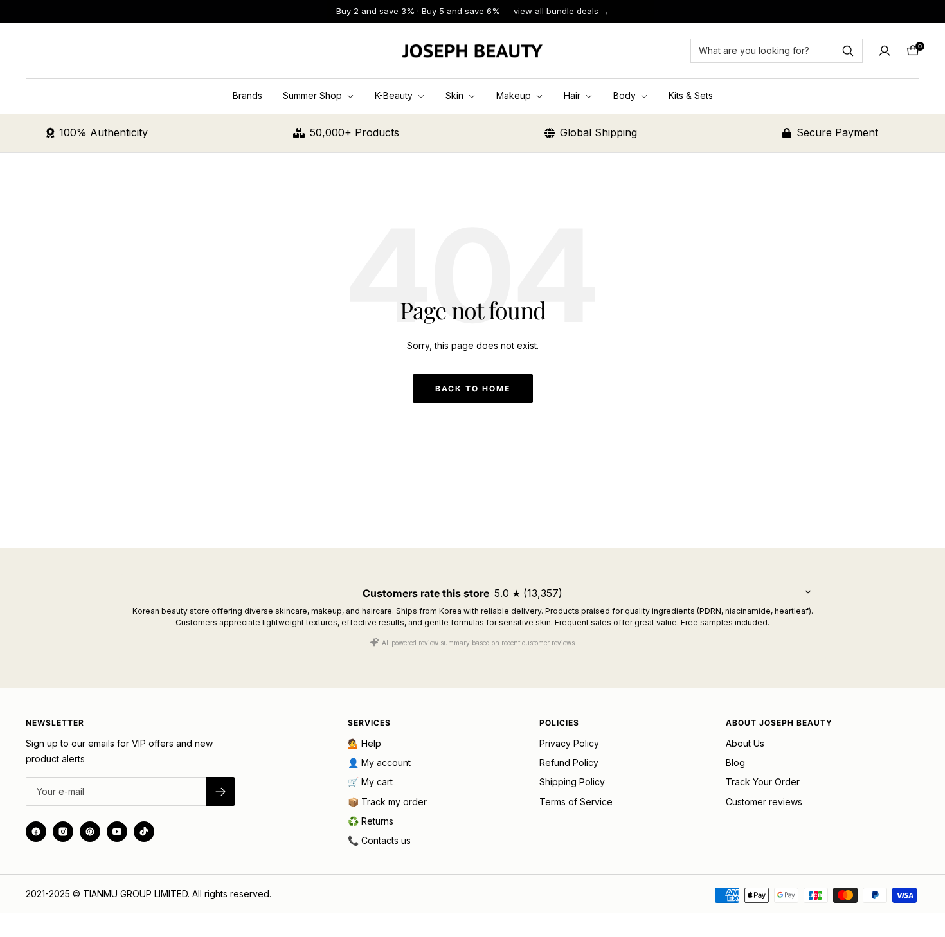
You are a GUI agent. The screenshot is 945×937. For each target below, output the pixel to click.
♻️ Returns (370, 821)
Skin (456, 95)
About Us (745, 743)
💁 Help (364, 743)
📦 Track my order (387, 801)
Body (625, 95)
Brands (247, 95)
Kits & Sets (691, 95)
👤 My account (379, 762)
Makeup (515, 95)
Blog (735, 762)
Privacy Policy (569, 743)
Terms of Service (576, 801)
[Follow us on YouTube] (117, 831)
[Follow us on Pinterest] (90, 831)
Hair (573, 95)
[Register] (220, 791)
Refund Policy (568, 762)
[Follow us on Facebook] (36, 831)
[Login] (884, 50)
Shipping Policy (572, 781)
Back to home (472, 388)
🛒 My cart (370, 781)
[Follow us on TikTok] (144, 831)
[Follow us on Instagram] (63, 831)
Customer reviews (764, 801)
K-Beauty (395, 95)
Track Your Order (763, 781)
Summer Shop (314, 95)
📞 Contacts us (379, 840)
